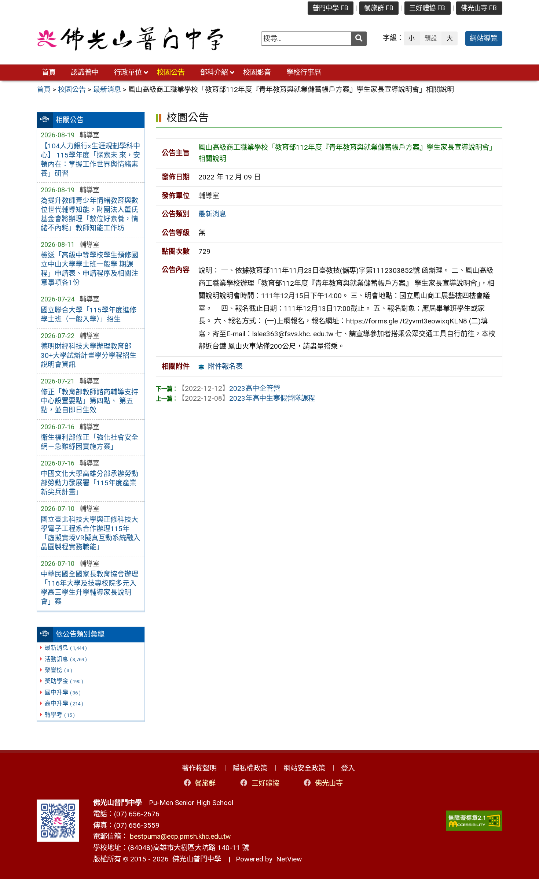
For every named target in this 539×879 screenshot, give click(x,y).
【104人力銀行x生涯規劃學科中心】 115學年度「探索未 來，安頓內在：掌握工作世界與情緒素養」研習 (90, 160)
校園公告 (171, 72)
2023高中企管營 (229, 388)
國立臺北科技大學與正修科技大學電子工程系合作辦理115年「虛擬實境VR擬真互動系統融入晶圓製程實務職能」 (90, 533)
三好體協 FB (427, 8)
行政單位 (128, 72)
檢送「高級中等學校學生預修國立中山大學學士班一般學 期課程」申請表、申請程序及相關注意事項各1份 (89, 269)
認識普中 (85, 72)
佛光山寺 (329, 783)
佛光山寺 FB (479, 8)
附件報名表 (225, 366)
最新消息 (66, 647)
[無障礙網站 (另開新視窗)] (474, 821)
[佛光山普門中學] (130, 39)
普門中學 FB (330, 8)
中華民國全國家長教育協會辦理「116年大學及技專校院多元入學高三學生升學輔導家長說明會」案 (89, 588)
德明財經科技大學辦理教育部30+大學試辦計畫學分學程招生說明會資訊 (88, 355)
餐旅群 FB (378, 8)
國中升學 (63, 692)
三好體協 (265, 783)
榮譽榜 (58, 670)
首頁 (49, 72)
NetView (289, 859)
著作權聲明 (199, 768)
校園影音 (257, 72)
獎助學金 (64, 681)
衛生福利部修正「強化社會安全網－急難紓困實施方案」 (89, 442)
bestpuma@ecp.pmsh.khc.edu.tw (180, 836)
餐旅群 (205, 783)
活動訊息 (66, 659)
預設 (431, 38)
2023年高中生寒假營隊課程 (246, 398)
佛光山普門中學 (195, 859)
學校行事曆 (303, 72)
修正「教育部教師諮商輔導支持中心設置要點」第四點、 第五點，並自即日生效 (89, 401)
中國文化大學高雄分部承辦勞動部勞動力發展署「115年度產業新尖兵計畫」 (89, 483)
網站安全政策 (304, 768)
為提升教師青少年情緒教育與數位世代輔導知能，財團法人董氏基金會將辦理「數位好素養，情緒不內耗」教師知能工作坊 (89, 214)
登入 (348, 768)
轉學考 (60, 714)
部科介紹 (214, 72)
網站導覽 (484, 38)
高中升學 (64, 703)
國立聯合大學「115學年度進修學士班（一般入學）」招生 (88, 314)
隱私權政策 (249, 768)
